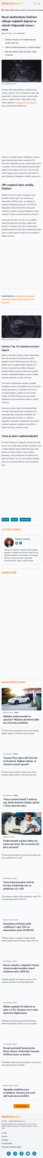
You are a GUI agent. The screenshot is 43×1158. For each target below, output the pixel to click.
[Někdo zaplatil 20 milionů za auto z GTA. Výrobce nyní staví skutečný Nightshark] (21, 989)
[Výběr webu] (22, 3)
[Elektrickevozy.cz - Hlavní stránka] (11, 3)
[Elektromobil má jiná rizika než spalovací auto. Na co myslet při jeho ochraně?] (21, 823)
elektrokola (25, 519)
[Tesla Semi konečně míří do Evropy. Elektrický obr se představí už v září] (21, 865)
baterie (5, 519)
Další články (21, 1106)
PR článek (6, 837)
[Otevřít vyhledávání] (35, 3)
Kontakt (5, 1140)
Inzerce (4, 1136)
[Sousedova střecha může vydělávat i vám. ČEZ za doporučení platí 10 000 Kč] (21, 906)
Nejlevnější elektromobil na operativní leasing (24, 10)
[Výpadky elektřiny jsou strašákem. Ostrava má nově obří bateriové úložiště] (21, 1072)
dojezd (14, 519)
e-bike (27, 220)
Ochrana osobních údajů (11, 1147)
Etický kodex (7, 1143)
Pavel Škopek (7, 754)
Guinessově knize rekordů (26, 102)
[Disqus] (21, 603)
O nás (4, 1133)
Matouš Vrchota (7, 33)
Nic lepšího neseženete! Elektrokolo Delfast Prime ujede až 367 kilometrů (18, 299)
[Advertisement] (21, 131)
